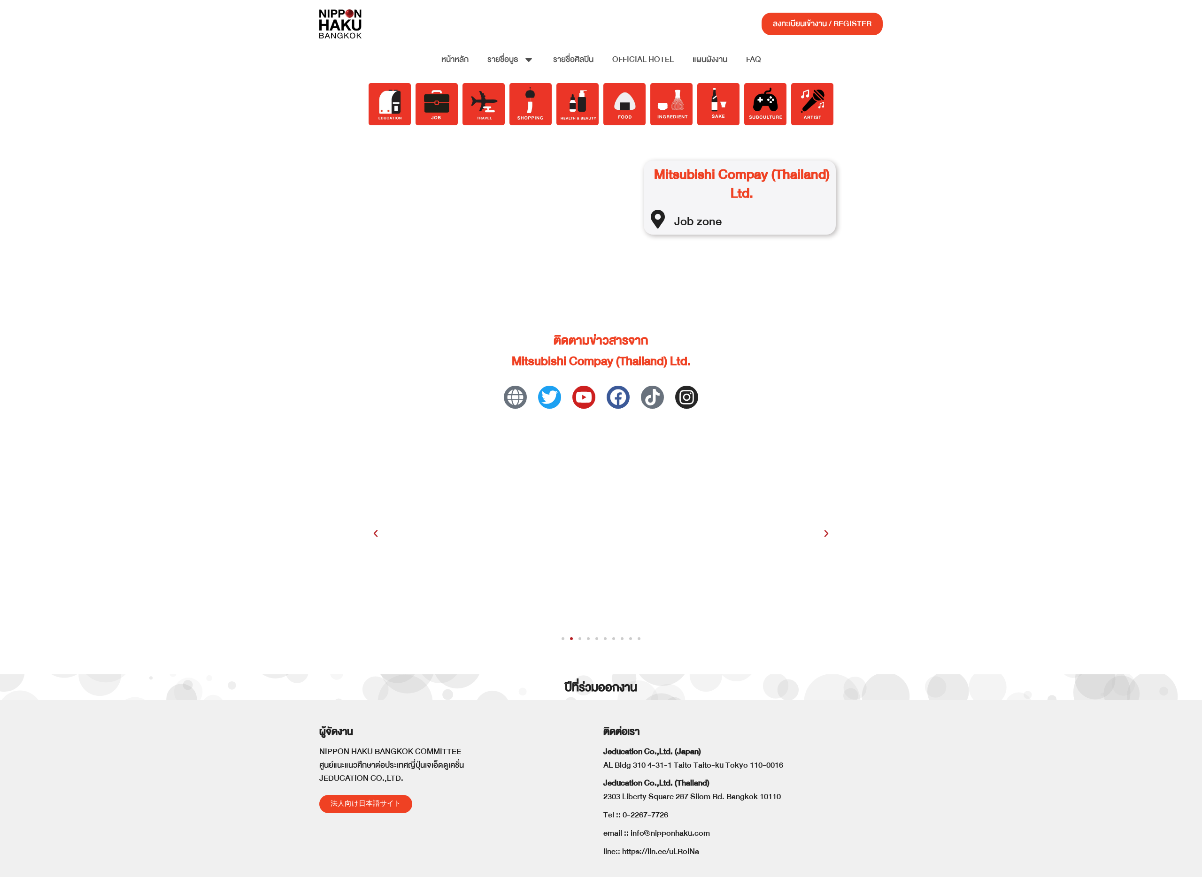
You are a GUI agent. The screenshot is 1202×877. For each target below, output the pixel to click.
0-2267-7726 (645, 815)
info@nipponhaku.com (670, 833)
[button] (375, 533)
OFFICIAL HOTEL (643, 59)
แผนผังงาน (710, 59)
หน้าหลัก (455, 59)
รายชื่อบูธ (502, 59)
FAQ (753, 59)
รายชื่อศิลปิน (573, 59)
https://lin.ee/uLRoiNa (660, 851)
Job (683, 221)
